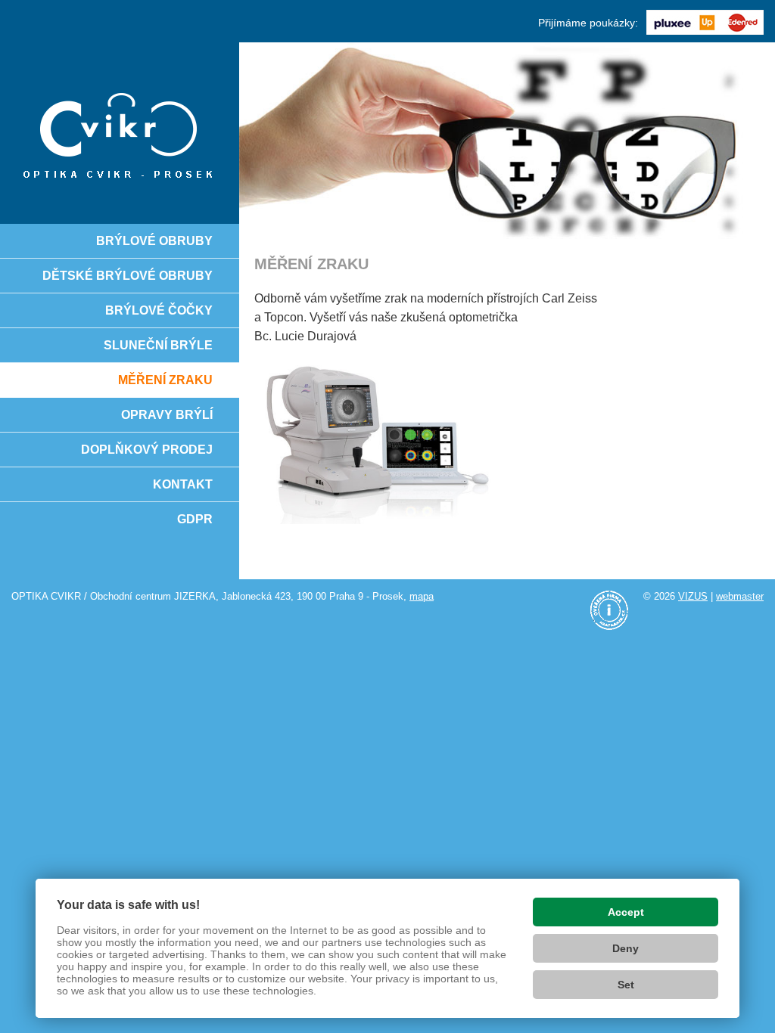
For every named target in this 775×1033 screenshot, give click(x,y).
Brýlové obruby (154, 240)
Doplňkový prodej (147, 449)
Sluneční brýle (158, 345)
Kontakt (183, 484)
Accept (626, 912)
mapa (421, 596)
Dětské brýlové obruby (127, 275)
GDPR (195, 519)
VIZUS (693, 596)
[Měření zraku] (119, 133)
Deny (625, 948)
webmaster (740, 596)
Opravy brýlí (167, 414)
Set (626, 985)
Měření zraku (165, 380)
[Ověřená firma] (609, 610)
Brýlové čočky (159, 310)
